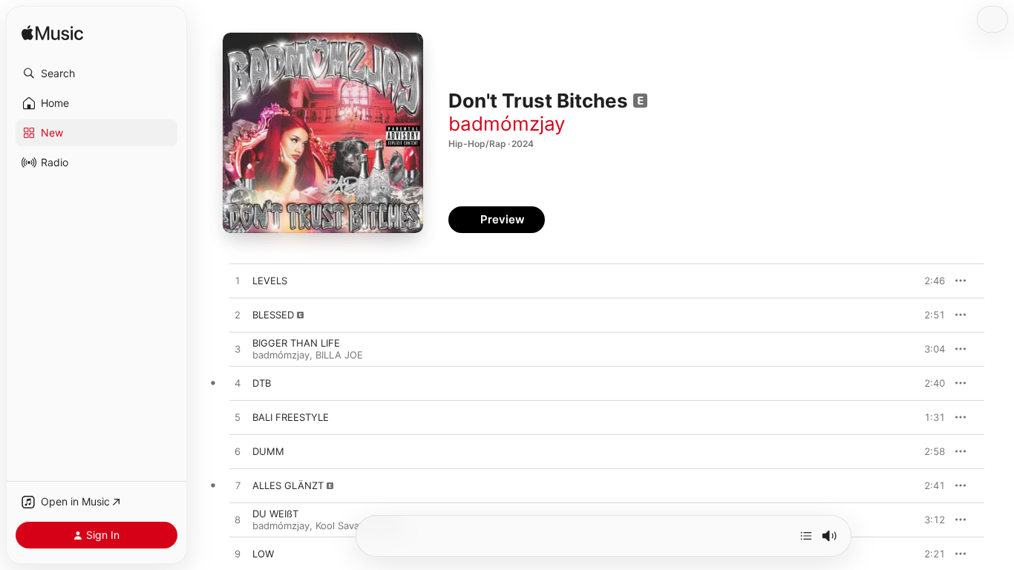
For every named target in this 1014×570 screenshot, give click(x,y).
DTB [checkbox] (261, 383)
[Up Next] (806, 535)
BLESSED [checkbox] (273, 315)
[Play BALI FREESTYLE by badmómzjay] (237, 418)
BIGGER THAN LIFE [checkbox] (296, 343)
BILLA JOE (339, 355)
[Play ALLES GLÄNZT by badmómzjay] (237, 486)
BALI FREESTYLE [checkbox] (290, 417)
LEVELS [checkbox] (269, 280)
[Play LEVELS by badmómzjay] (237, 281)
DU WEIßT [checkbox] (275, 514)
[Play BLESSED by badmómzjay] (237, 315)
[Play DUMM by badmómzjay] (237, 452)
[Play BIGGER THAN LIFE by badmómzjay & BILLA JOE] (237, 349)
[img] (52, 33)
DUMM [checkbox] (268, 451)
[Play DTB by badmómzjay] (237, 383)
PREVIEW (928, 280)
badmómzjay (506, 123)
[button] (96, 73)
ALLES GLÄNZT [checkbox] (288, 485)
